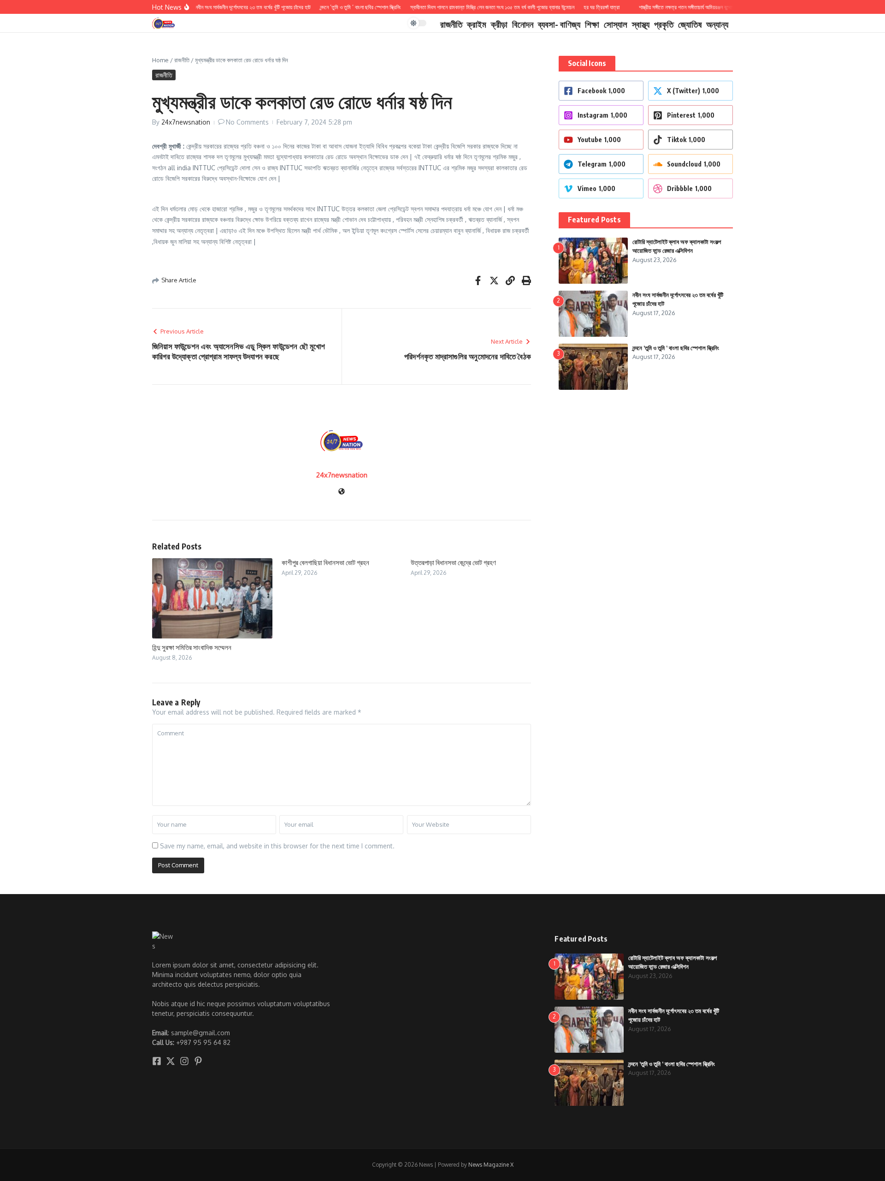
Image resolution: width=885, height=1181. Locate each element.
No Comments (247, 122)
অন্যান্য (717, 24)
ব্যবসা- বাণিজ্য (559, 24)
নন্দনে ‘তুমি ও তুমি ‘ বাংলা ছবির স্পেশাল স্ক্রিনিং (675, 348)
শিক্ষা (592, 24)
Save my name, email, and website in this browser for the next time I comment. (277, 846)
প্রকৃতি (663, 24)
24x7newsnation (185, 122)
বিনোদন (522, 24)
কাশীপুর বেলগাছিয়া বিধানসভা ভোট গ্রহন (325, 562)
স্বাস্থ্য (640, 24)
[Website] (341, 492)
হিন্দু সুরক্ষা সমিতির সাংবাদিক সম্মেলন (191, 647)
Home (160, 60)
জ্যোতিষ (690, 24)
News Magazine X (490, 1164)
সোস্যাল (615, 24)
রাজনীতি (451, 24)
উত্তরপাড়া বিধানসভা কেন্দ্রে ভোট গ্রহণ (453, 562)
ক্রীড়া (499, 24)
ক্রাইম (476, 24)
